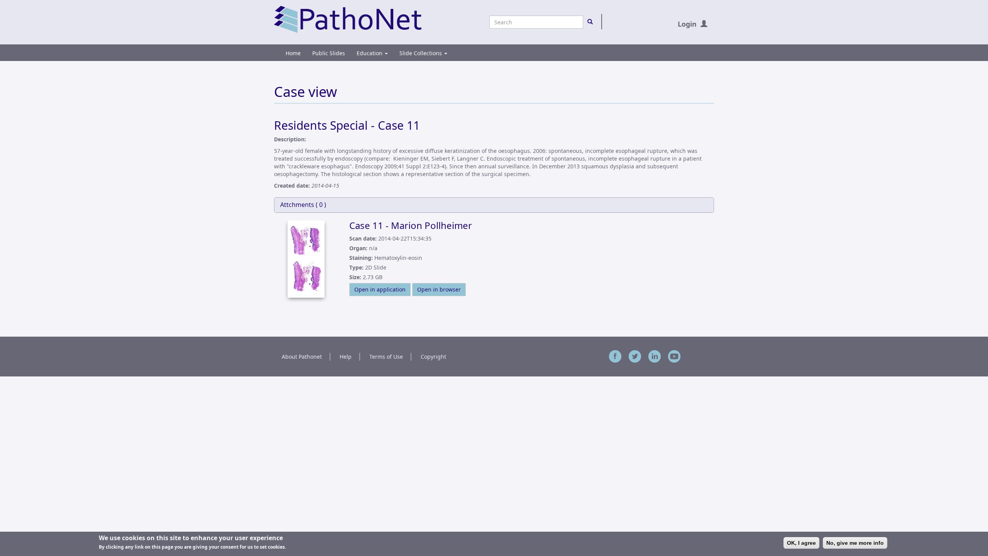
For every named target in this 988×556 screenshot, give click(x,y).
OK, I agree (801, 543)
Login (687, 24)
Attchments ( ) (303, 204)
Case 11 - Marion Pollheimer (410, 225)
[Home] (347, 18)
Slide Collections (421, 53)
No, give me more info (855, 543)
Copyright (433, 356)
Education (370, 53)
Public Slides (328, 53)
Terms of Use (386, 356)
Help (346, 356)
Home (293, 53)
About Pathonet (302, 356)
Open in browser (439, 289)
